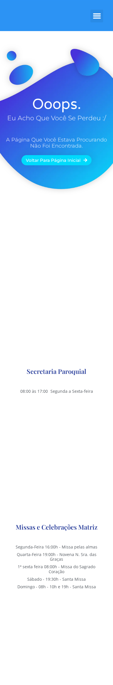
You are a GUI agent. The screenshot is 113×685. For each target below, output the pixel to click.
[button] (96, 16)
